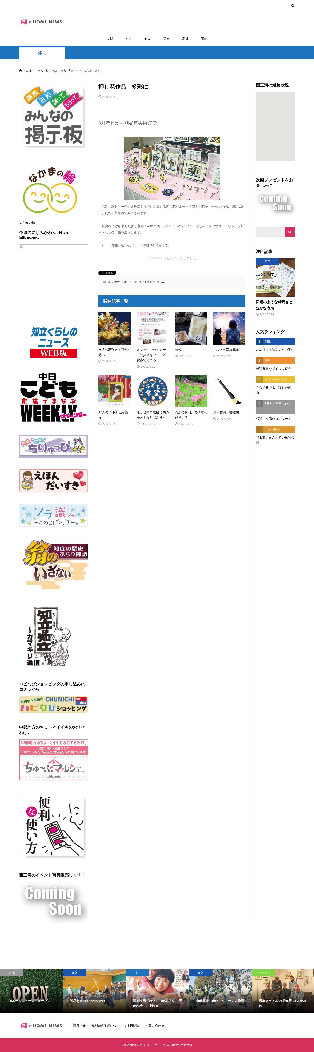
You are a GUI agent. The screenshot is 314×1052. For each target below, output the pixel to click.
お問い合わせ (155, 1026)
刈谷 (129, 39)
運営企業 (79, 1026)
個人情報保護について (107, 1026)
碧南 (166, 39)
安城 (110, 39)
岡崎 (204, 39)
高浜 (185, 39)
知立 (147, 39)
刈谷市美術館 (147, 282)
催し (42, 53)
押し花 (161, 282)
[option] (31, 991)
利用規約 (134, 1026)
